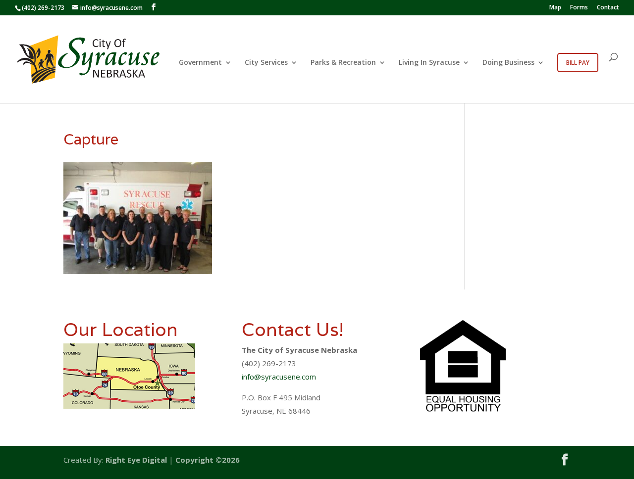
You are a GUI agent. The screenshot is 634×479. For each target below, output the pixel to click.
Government (200, 63)
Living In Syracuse (429, 63)
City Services (266, 63)
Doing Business (508, 63)
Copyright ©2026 (207, 460)
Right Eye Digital (136, 460)
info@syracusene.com (279, 377)
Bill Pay (577, 62)
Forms (579, 7)
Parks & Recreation (343, 63)
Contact (608, 7)
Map (555, 7)
